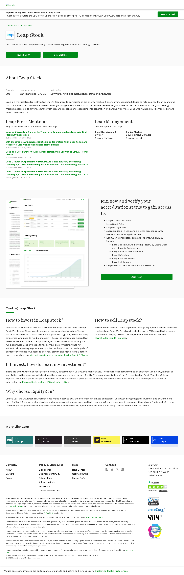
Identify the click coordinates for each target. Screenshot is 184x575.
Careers (10, 473)
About (9, 469)
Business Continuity (49, 473)
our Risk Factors (16, 506)
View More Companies (20, 25)
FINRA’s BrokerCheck (94, 517)
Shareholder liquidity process (110, 338)
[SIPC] (155, 517)
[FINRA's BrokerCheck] (156, 509)
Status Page (78, 478)
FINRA (46, 513)
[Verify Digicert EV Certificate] (153, 501)
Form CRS (44, 486)
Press (9, 478)
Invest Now (23, 54)
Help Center (78, 469)
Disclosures (45, 469)
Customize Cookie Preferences (111, 571)
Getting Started (80, 473)
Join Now (136, 277)
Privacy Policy (46, 478)
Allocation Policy (47, 482)
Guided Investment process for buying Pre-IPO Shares (59, 355)
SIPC (51, 513)
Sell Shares (60, 54)
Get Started (168, 14)
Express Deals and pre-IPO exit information (45, 382)
